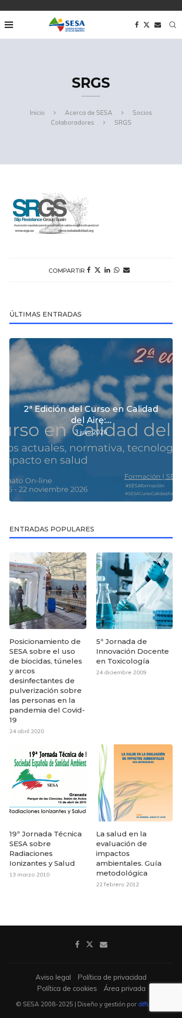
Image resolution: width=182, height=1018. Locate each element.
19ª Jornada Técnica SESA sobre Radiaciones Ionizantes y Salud (45, 848)
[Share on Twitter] (97, 270)
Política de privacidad (112, 977)
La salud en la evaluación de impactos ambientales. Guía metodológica (128, 853)
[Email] (157, 24)
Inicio (37, 112)
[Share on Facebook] (89, 270)
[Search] (172, 24)
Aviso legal (53, 977)
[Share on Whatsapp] (116, 270)
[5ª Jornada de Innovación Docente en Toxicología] (134, 590)
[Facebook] (137, 24)
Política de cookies (67, 988)
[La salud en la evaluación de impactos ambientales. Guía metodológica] (134, 782)
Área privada (125, 988)
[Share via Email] (126, 270)
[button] (17, 419)
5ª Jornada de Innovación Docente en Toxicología (132, 651)
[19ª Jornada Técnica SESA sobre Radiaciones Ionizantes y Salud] (47, 782)
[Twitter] (146, 24)
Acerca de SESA (88, 112)
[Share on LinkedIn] (107, 270)
